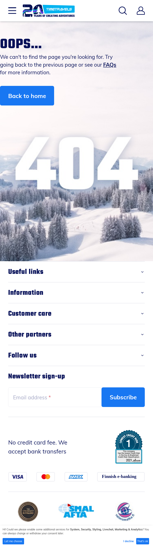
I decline (128, 541)
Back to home (27, 96)
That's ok (142, 541)
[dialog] (76, 536)
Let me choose (13, 541)
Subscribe (123, 397)
